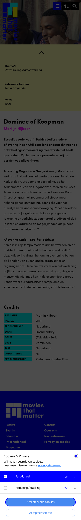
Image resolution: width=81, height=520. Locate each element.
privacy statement (49, 465)
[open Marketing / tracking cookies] (75, 488)
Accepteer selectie (40, 512)
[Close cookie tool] (76, 456)
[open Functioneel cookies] (75, 477)
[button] (42, 476)
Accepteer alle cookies (41, 502)
